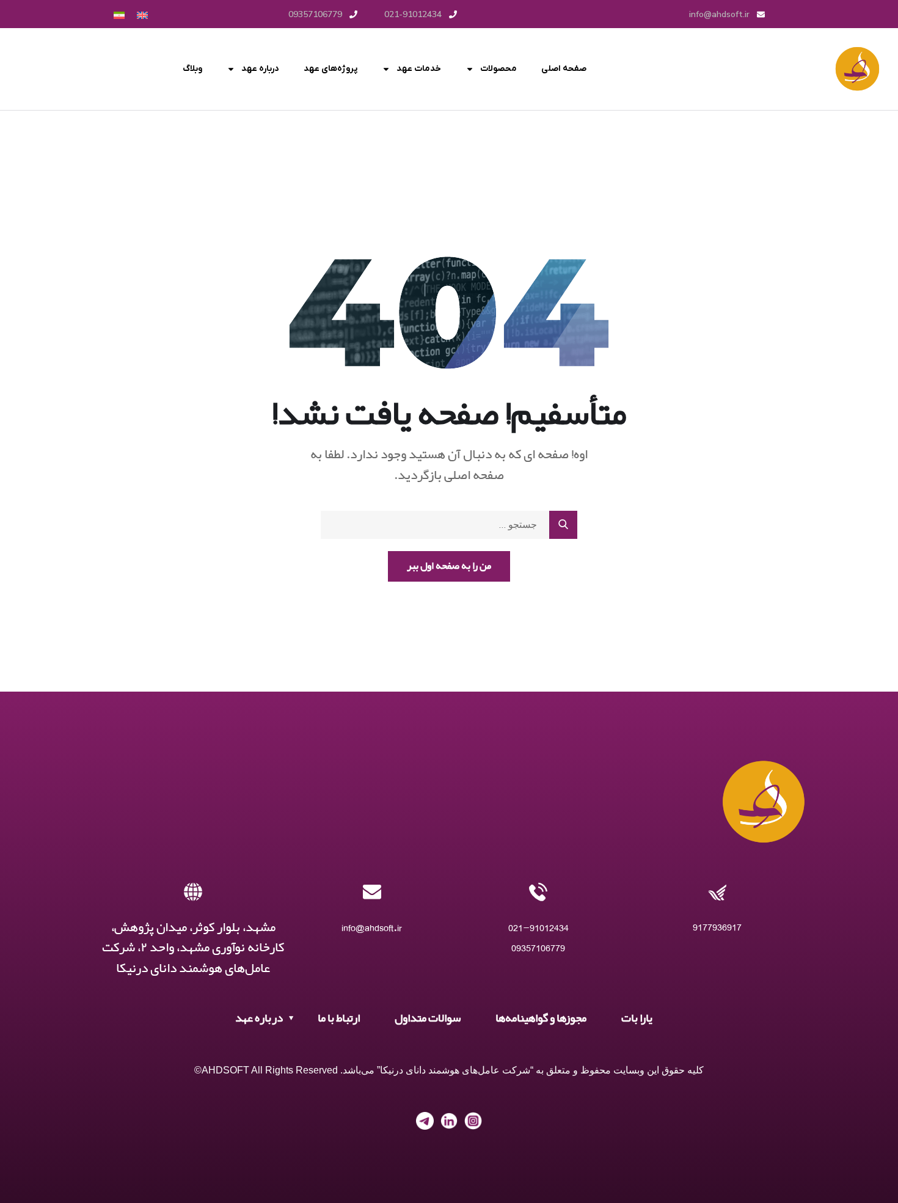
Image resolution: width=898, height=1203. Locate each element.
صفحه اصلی (563, 69)
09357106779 (538, 948)
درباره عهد (260, 69)
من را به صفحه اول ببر (449, 566)
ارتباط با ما (339, 1018)
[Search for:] (449, 525)
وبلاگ (192, 69)
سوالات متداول (428, 1018)
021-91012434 (538, 927)
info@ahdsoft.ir (371, 927)
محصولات (498, 69)
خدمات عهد (418, 69)
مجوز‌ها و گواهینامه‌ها (540, 1018)
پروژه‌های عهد (330, 69)
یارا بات (636, 1018)
